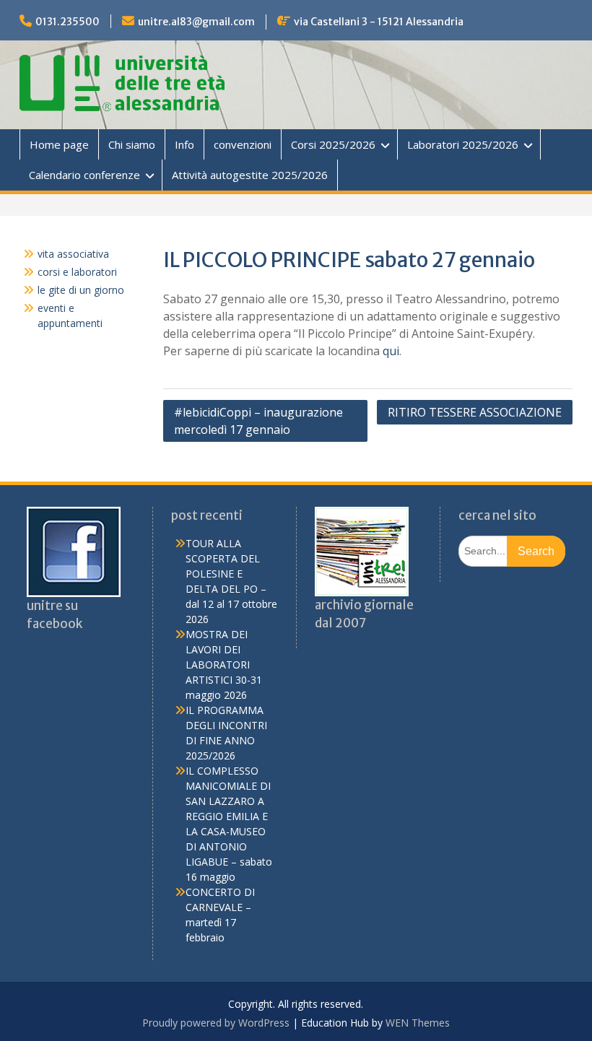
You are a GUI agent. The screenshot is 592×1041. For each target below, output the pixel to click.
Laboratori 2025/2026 (462, 144)
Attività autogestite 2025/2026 (250, 174)
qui (391, 351)
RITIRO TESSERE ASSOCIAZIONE (475, 412)
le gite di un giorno (81, 290)
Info (184, 144)
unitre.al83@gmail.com (196, 21)
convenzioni (242, 144)
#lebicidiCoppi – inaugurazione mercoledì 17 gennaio (258, 420)
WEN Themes (418, 1022)
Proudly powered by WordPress (216, 1022)
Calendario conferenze (84, 174)
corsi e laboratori (77, 272)
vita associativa (73, 254)
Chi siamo (131, 144)
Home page (59, 144)
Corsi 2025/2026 (333, 144)
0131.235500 (67, 21)
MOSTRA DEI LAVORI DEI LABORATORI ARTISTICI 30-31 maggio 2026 (224, 664)
